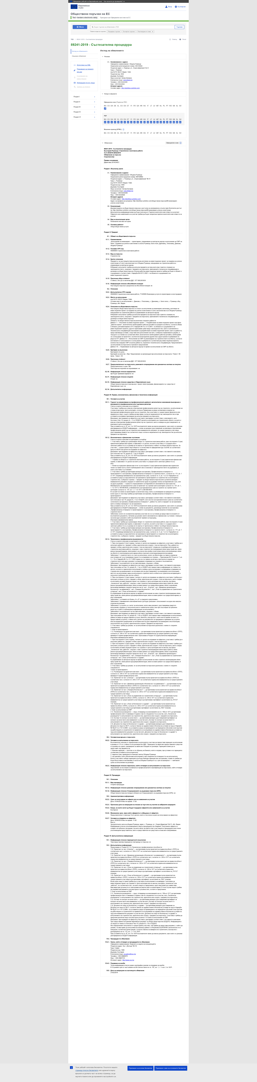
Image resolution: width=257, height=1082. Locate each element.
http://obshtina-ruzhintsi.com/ (130, 88)
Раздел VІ (77, 117)
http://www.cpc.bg (128, 960)
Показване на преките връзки (85, 70)
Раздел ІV (77, 112)
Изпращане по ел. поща (86, 83)
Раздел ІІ (77, 102)
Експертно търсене (129, 31)
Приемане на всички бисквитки (140, 1068)
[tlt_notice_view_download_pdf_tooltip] (105, 122)
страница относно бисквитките (86, 1070)
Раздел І (77, 97)
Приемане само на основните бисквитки (171, 1068)
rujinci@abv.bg (127, 80)
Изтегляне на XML (84, 65)
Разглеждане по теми (144, 31)
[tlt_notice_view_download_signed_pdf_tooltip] (105, 108)
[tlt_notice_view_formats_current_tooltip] (180, 143)
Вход (170, 7)
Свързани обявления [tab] (79, 56)
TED (72, 39)
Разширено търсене (114, 31)
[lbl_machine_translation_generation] (123, 129)
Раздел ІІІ (77, 107)
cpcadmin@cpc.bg (129, 954)
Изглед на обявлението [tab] (79, 51)
